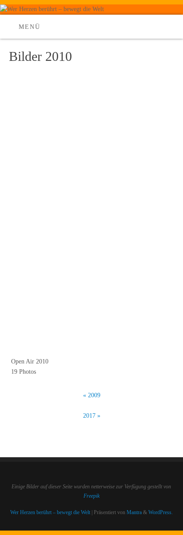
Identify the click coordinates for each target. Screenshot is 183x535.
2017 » (91, 415)
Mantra (134, 512)
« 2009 (91, 395)
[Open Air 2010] (91, 221)
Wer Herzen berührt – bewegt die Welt (50, 512)
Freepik (91, 496)
